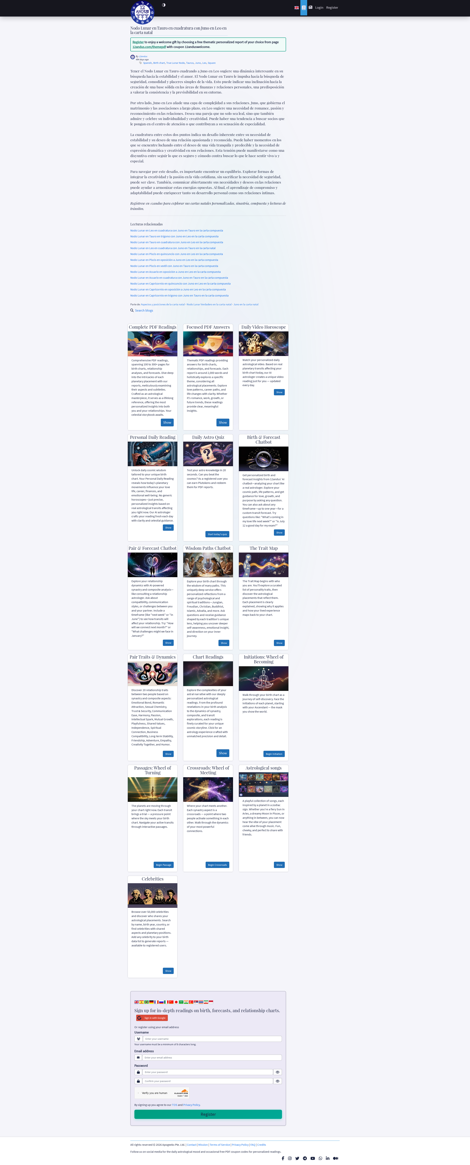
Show (167, 422)
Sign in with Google (154, 1018)
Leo (204, 62)
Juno (198, 62)
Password (141, 1066)
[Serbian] (196, 1002)
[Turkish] (191, 1002)
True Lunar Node (175, 62)
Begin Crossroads (217, 864)
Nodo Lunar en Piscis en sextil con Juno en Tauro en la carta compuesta (174, 266)
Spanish (147, 62)
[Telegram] (305, 1158)
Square (212, 62)
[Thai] (201, 1002)
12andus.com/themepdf (149, 47)
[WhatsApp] (320, 1158)
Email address (144, 1051)
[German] (151, 1002)
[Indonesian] (211, 1002)
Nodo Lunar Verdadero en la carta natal (209, 304)
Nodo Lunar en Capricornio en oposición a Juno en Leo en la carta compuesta (178, 289)
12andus (143, 56)
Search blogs (144, 310)
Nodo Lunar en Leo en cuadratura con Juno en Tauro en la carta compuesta (176, 230)
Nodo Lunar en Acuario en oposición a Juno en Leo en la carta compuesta (175, 272)
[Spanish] (141, 1002)
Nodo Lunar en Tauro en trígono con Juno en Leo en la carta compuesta (174, 236)
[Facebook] (283, 1158)
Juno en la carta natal (246, 304)
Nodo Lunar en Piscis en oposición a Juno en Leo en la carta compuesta (174, 260)
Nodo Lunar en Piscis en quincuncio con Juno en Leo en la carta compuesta (176, 254)
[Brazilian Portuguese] (146, 1002)
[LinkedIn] (327, 1158)
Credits (261, 1144)
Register (332, 7)
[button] (163, 4)
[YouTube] (312, 1158)
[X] (297, 1158)
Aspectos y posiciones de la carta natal (163, 304)
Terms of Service (220, 1144)
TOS (174, 1105)
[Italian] (166, 1002)
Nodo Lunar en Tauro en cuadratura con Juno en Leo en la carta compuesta (176, 242)
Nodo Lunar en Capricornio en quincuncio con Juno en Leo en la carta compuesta (180, 283)
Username (141, 1032)
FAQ (252, 1144)
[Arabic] (181, 1002)
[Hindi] (186, 1002)
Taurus (190, 62)
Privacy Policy (191, 1105)
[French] (156, 1002)
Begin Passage (163, 864)
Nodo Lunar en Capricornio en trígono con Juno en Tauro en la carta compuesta (179, 295)
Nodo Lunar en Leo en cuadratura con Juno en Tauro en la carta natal (173, 248)
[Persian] (206, 1002)
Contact (191, 1144)
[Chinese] (171, 1002)
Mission (203, 1144)
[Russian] (161, 1002)
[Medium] (335, 1158)
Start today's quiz (217, 534)
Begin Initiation (274, 754)
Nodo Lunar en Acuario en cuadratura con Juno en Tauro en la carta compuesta (179, 277)
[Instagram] (290, 1158)
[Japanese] (176, 1002)
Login (319, 7)
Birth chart (159, 62)
